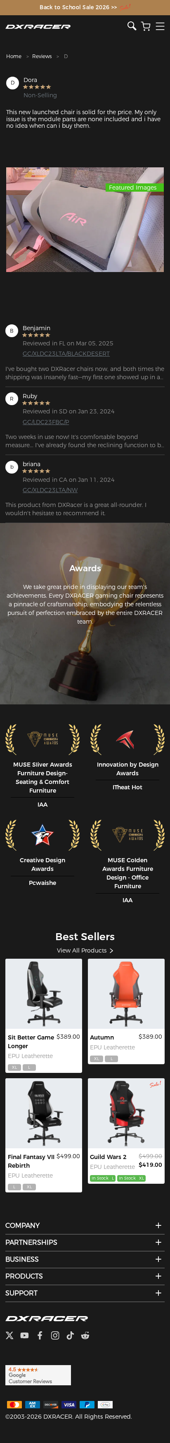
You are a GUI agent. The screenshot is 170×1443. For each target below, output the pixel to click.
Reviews (42, 56)
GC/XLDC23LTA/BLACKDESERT (58, 353)
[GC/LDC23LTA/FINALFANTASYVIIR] (43, 1113)
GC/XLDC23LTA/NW (50, 490)
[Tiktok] (73, 1336)
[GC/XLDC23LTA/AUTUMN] (126, 994)
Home (13, 56)
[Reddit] (88, 1336)
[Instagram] (58, 1336)
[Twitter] (12, 1336)
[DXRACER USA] (66, 27)
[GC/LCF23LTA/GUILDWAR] (126, 1113)
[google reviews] (38, 1374)
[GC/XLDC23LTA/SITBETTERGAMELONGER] (43, 994)
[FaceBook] (43, 1336)
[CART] (146, 26)
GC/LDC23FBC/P (46, 422)
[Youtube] (27, 1336)
